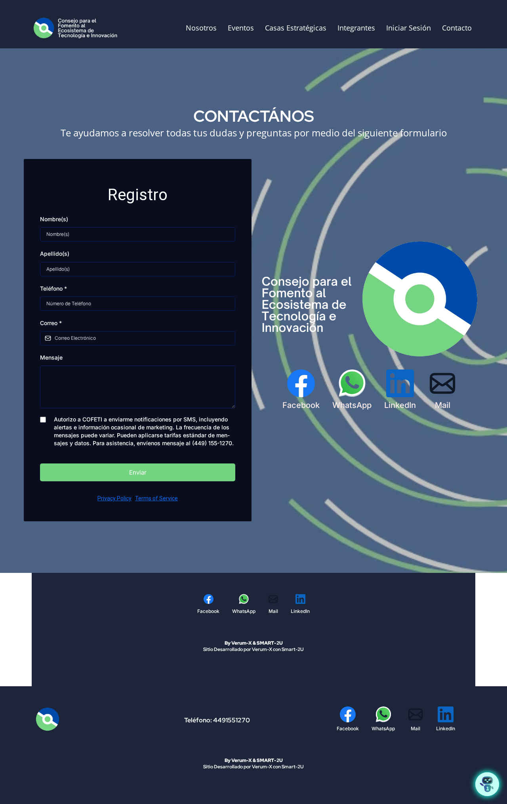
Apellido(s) (54, 253)
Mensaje (51, 357)
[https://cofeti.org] (75, 719)
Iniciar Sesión (408, 28)
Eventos (241, 28)
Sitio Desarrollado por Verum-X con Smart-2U (253, 649)
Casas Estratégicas (295, 28)
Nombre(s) (54, 219)
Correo (51, 323)
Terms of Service (156, 498)
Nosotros (201, 28)
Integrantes (356, 28)
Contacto (457, 28)
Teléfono (53, 288)
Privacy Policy (114, 498)
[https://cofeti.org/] (77, 27)
